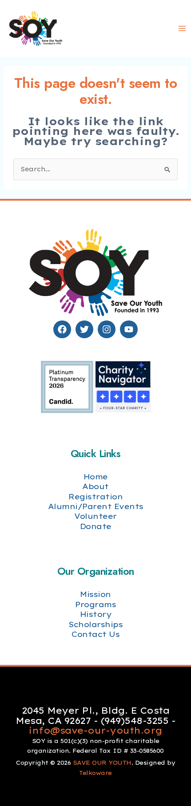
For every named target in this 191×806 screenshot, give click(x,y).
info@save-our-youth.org (95, 730)
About (95, 486)
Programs (95, 604)
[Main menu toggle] (182, 29)
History (95, 614)
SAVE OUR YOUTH (102, 762)
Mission (95, 594)
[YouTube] (129, 329)
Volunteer (95, 516)
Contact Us (95, 634)
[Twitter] (84, 329)
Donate (95, 526)
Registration (95, 496)
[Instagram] (106, 329)
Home (96, 476)
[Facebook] (62, 329)
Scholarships (95, 624)
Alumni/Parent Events (95, 506)
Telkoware (95, 772)
